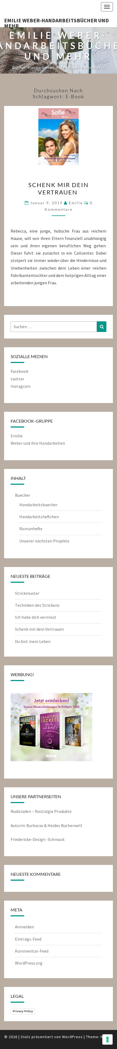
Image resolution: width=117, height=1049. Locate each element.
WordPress (72, 1036)
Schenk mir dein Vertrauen (58, 188)
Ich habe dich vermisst (35, 617)
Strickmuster (27, 593)
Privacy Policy (23, 1011)
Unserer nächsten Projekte (44, 541)
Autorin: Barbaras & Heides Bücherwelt (46, 825)
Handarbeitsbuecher (38, 504)
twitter (17, 379)
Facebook (19, 371)
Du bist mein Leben (33, 641)
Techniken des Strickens (37, 605)
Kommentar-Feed (31, 951)
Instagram (20, 386)
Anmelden (24, 926)
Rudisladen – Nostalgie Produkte (41, 811)
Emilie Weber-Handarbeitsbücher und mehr (56, 22)
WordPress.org (28, 963)
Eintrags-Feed (28, 939)
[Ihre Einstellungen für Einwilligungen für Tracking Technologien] (107, 1039)
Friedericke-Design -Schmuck (37, 839)
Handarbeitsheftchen (39, 516)
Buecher (22, 495)
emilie (76, 202)
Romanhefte (30, 528)
